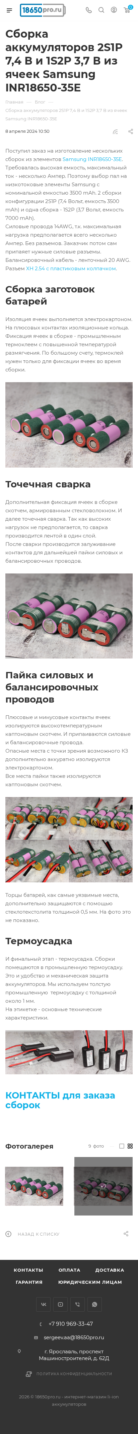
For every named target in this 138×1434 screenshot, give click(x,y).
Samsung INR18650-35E (92, 159)
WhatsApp (94, 1304)
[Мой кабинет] (114, 10)
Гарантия (29, 1282)
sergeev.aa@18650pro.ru (74, 1337)
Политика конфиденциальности (74, 1374)
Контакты (28, 1270)
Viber (77, 1304)
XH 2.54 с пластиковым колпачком (71, 268)
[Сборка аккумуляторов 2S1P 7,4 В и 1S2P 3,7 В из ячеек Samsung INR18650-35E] (34, 1186)
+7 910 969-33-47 (71, 1324)
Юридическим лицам (90, 1282)
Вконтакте (43, 1304)
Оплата (69, 1270)
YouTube (60, 1304)
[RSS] (115, 131)
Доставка (109, 1270)
